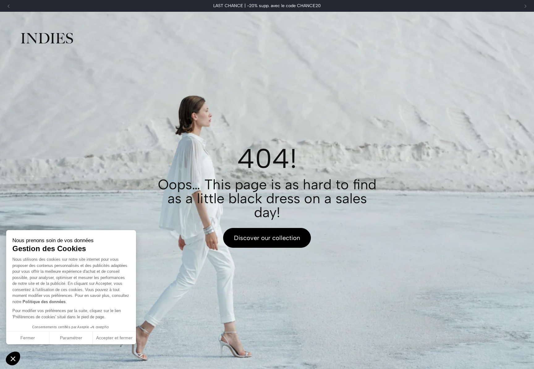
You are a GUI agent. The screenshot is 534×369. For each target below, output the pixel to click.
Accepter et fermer (114, 337)
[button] (13, 358)
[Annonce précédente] (8, 6)
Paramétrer (71, 337)
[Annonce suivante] (525, 6)
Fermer (27, 337)
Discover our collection (267, 238)
